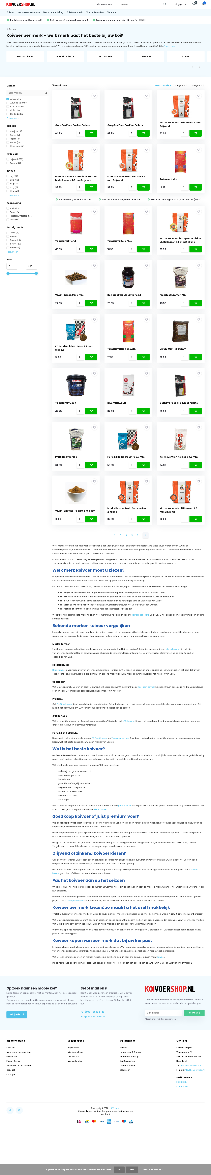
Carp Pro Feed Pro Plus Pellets (125, 125)
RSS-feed (115, 1108)
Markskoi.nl (181, 1081)
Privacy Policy (13, 1061)
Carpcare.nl (182, 1086)
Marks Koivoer (173, 649)
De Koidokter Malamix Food (124, 295)
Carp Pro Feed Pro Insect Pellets (179, 403)
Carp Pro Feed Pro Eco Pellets (72, 125)
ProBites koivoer (65, 704)
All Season (17, 146)
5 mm (15, 247)
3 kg (14, 183)
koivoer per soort (140, 614)
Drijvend (16, 159)
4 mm (15, 244)
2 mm (15, 236)
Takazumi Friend (65, 241)
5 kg (14, 191)
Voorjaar (16, 131)
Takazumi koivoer (120, 738)
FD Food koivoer (100, 738)
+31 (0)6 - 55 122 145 (92, 1012)
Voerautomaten (95, 12)
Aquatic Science (18, 102)
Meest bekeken (163, 85)
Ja (119, 1169)
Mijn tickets (73, 1056)
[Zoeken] (165, 4)
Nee (132, 1169)
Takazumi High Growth (121, 349)
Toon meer (170, 46)
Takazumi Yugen (65, 403)
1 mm (14, 232)
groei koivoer (124, 805)
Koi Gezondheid (74, 12)
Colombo (15, 110)
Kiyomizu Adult (116, 403)
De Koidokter (16, 114)
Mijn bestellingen (76, 1052)
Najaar (16, 138)
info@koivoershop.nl (93, 1016)
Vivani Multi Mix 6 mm (173, 349)
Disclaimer (11, 1056)
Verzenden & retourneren (19, 1065)
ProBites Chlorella (66, 457)
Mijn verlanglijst (75, 1061)
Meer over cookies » (153, 1169)
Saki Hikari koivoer (146, 687)
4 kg (14, 187)
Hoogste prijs (198, 85)
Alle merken (16, 99)
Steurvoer (112, 12)
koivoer (160, 957)
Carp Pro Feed (17, 106)
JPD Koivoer (128, 721)
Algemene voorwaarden (18, 1052)
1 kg (14, 176)
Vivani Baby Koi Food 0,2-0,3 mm (75, 511)
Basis (15, 208)
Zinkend (16, 163)
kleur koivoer (100, 809)
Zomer (15, 135)
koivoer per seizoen (74, 900)
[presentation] (193, 67)
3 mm (15, 240)
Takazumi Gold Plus (119, 241)
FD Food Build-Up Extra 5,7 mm (126, 457)
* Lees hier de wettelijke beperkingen (160, 1019)
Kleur (15, 219)
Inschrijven (194, 1012)
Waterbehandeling (53, 12)
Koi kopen (11, 1074)
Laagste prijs (181, 85)
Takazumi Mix (168, 179)
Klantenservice (104, 4)
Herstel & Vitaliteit (21, 215)
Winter (15, 142)
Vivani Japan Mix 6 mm (69, 295)
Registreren (73, 1047)
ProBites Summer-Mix (173, 295)
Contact (10, 1069)
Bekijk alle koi (17, 1014)
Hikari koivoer (58, 670)
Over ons (11, 1047)
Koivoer (10, 12)
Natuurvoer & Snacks (29, 12)
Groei (15, 212)
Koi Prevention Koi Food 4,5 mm (179, 457)
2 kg (14, 179)
